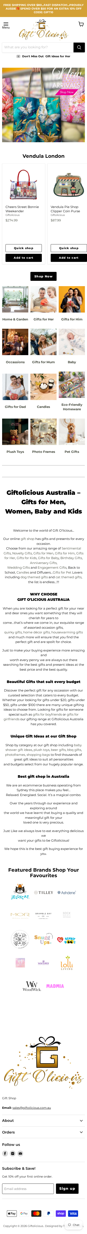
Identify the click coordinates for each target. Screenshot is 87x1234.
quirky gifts (13, 632)
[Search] (79, 47)
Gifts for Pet (62, 572)
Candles (22, 572)
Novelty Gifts (22, 553)
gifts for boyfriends (47, 714)
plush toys (41, 750)
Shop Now (43, 276)
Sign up (67, 1189)
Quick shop (23, 248)
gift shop (27, 539)
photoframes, (15, 755)
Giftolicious (12, 215)
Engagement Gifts (52, 567)
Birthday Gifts (71, 558)
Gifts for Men (43, 553)
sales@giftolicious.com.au (31, 1108)
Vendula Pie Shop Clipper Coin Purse (65, 209)
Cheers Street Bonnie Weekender (22, 209)
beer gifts (58, 750)
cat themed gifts (69, 577)
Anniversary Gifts (43, 563)
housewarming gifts (67, 632)
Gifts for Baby (48, 558)
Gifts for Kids (27, 558)
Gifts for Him (65, 553)
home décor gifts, (36, 632)
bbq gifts (74, 750)
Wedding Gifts (18, 567)
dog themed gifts (34, 577)
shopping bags (38, 755)
